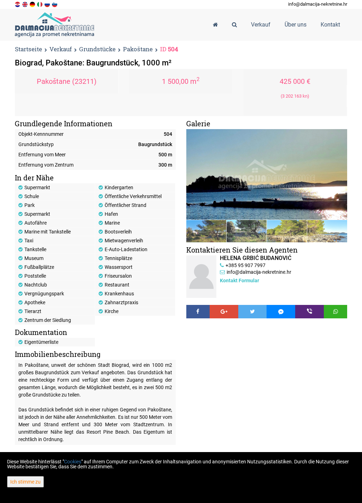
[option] (206, 231)
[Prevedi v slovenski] (55, 4)
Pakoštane (138, 49)
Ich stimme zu (25, 482)
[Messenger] (281, 311)
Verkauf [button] (260, 24)
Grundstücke (97, 49)
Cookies (72, 461)
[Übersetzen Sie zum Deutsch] (33, 4)
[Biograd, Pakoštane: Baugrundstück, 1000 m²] (266, 174)
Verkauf (60, 49)
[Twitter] (252, 311)
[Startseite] (215, 25)
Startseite (28, 49)
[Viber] (309, 311)
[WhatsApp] (335, 311)
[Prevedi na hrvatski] (18, 4)
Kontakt (330, 24)
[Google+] (224, 311)
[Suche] (234, 25)
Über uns (295, 24)
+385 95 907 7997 (245, 265)
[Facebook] (198, 311)
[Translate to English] (25, 4)
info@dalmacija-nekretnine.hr (317, 4)
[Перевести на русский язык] (48, 4)
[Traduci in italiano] (40, 4)
